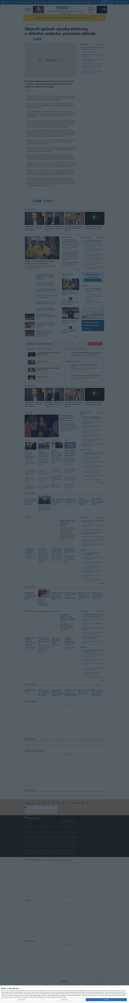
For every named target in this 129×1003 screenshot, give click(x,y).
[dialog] (64, 994)
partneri (8, 990)
